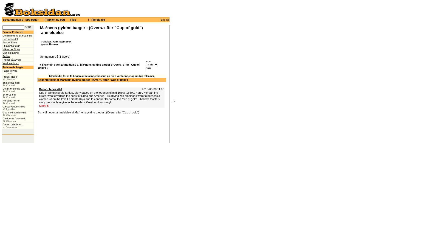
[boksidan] (42, 15)
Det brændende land (14, 88)
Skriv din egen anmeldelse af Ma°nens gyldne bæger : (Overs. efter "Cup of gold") (88, 112)
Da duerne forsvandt (14, 118)
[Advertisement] (200, 65)
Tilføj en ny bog (55, 19)
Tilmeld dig (98, 19)
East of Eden (10, 42)
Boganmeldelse (13, 19)
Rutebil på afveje (12, 59)
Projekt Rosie (10, 76)
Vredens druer (11, 63)
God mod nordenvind (14, 112)
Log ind (165, 19)
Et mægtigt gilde (11, 46)
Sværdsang (9, 94)
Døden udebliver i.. (13, 124)
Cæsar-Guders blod (14, 106)
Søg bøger (32, 19)
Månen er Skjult (11, 49)
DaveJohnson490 (50, 89)
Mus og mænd (11, 52)
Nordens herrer (11, 100)
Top (73, 19)
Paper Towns (10, 70)
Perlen (6, 56)
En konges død (11, 82)
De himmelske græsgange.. (18, 35)
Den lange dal (10, 39)
